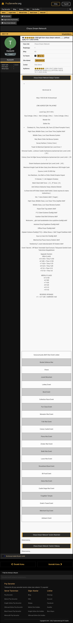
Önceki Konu (18, 564)
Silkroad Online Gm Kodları (36, 615)
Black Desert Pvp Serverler (12, 611)
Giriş (55, 4)
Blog (14, 9)
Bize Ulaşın (50, 611)
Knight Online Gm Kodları (36, 611)
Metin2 (4, 12)
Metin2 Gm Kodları (34, 607)
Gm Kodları (35, 9)
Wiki (28, 9)
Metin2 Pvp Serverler (10, 599)
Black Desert (33, 12)
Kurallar (49, 607)
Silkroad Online (23, 12)
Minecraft (42, 12)
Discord (49, 599)
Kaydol (66, 4)
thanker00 (10, 51)
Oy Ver (41, 56)
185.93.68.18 (46, 90)
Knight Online (12, 12)
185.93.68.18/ (40, 60)
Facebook (50, 603)
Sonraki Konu (54, 564)
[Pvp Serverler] (12, 4)
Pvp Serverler (6, 9)
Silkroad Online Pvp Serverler (13, 607)
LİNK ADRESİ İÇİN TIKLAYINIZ (46, 106)
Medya (21, 9)
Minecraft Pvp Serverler (11, 615)
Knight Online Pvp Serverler (12, 603)
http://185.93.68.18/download (46, 98)
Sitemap (49, 595)
